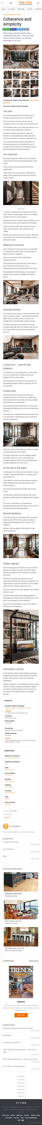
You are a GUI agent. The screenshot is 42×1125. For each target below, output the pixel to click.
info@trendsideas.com (20, 1107)
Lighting (8, 711)
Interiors (7, 817)
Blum (6, 764)
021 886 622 (7, 1107)
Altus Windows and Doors (12, 758)
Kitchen (29, 9)
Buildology (8, 804)
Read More (21, 1015)
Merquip (7, 798)
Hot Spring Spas (9, 769)
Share (14, 29)
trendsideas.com (34, 1107)
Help (26, 29)
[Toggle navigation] (10, 3)
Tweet (21, 29)
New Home (21, 9)
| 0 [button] (7, 29)
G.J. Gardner (8, 775)
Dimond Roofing (9, 781)
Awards (7, 738)
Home (3, 9)
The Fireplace (8, 787)
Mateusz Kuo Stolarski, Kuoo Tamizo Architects (18, 708)
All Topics (11, 9)
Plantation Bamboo (10, 793)
